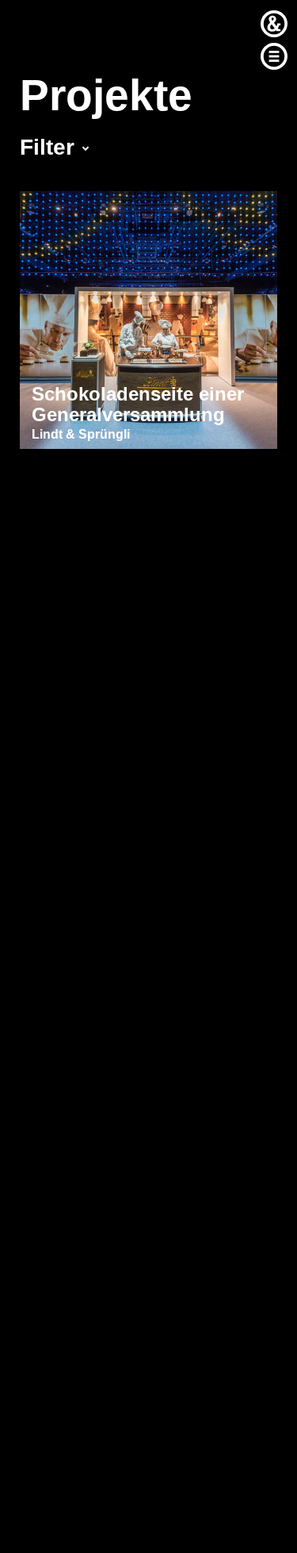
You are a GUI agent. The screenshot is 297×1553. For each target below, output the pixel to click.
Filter (47, 147)
